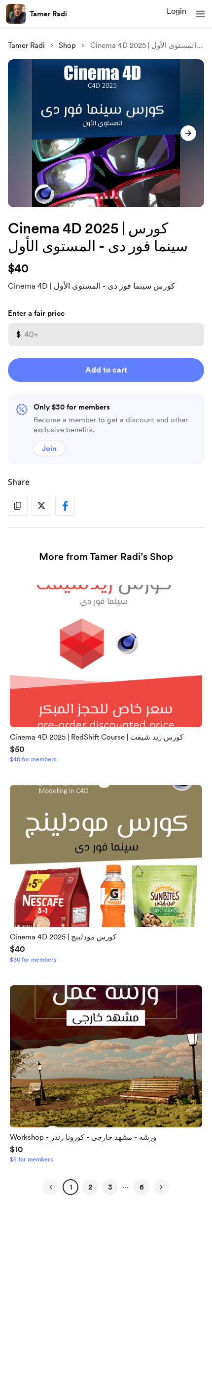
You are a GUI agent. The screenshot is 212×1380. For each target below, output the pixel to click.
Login (176, 11)
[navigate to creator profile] (16, 14)
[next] (188, 133)
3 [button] (110, 1187)
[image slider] (106, 133)
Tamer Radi (48, 13)
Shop (67, 45)
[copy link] (18, 506)
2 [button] (90, 1187)
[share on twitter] (41, 506)
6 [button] (142, 1187)
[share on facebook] (65, 506)
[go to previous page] (51, 1187)
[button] (200, 14)
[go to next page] (161, 1187)
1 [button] (71, 1187)
